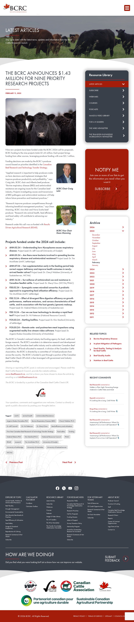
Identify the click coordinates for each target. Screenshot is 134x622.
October (95, 240)
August (94, 246)
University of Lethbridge (15, 447)
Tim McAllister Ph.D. (32, 442)
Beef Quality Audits (102, 355)
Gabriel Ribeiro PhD (14, 437)
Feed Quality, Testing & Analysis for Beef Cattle (108, 349)
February (96, 262)
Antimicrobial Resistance (45, 416)
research (18, 442)
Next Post (67, 462)
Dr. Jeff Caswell (12, 426)
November (96, 237)
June (94, 251)
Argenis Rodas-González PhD (17, 421)
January (95, 265)
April (94, 257)
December (96, 234)
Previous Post (16, 462)
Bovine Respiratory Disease (105, 338)
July (93, 248)
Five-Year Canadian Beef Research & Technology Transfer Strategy (30, 431)
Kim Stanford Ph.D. (31, 437)
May (94, 254)
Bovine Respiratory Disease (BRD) (43, 421)
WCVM (9, 452)
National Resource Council (51, 437)
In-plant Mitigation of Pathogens (108, 343)
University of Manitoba (35, 447)
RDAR (9, 442)
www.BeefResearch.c (14, 373)
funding (71, 431)
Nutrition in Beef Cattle (103, 360)
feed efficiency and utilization (62, 426)
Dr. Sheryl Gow (42, 426)
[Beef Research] (15, 8)
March (94, 259)
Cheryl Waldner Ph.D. (67, 421)
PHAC (67, 437)
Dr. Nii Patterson (27, 426)
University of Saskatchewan (56, 447)
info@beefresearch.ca (27, 377)
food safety (61, 431)
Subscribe (102, 189)
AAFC (17, 416)
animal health (27, 416)
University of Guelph (50, 442)
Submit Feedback (112, 559)
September (96, 243)
